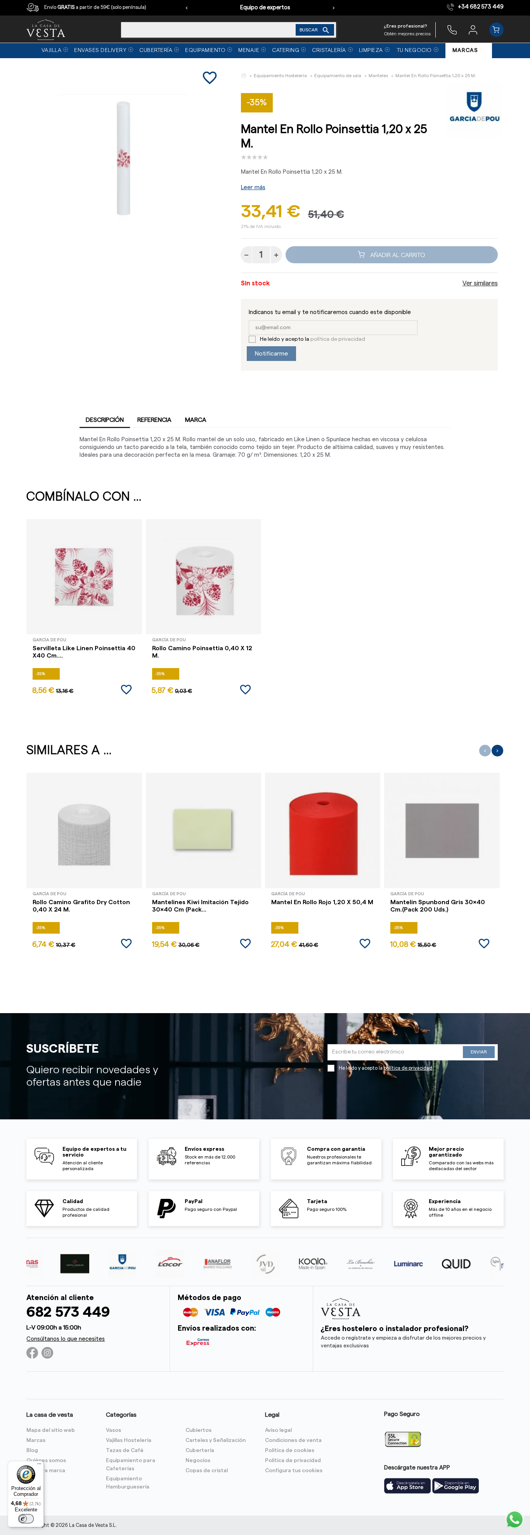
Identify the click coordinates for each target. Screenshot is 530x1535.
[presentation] (186, 8)
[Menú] (39, 1465)
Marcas (35, 1440)
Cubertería (199, 1450)
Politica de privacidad (293, 1460)
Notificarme (271, 354)
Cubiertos (198, 1430)
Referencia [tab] (154, 420)
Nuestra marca (45, 1470)
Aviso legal (278, 1430)
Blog (32, 1450)
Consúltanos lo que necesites (65, 1339)
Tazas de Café (125, 1450)
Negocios (197, 1460)
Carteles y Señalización (215, 1440)
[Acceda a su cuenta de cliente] (473, 29)
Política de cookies (289, 1450)
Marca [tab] (195, 420)
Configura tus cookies (293, 1470)
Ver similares (480, 283)
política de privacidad (337, 339)
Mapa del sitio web (50, 1430)
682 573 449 (68, 1312)
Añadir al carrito (397, 255)
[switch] (26, 1518)
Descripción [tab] (105, 420)
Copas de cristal (206, 1470)
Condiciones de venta (293, 1440)
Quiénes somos (46, 1460)
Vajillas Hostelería (128, 1440)
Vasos (113, 1430)
